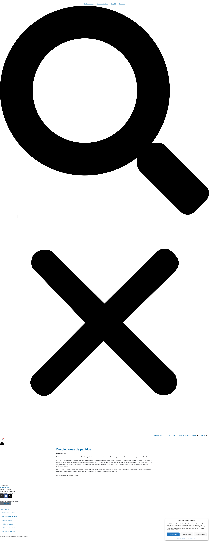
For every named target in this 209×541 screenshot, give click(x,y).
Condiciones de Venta (72, 475)
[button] (104, 110)
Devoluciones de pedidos (9, 516)
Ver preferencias (200, 534)
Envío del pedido (7, 520)
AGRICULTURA (157, 435)
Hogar (203, 435)
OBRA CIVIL (171, 435)
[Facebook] (6, 496)
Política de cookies (181, 538)
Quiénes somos (88, 4)
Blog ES (113, 4)
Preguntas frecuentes (8, 531)
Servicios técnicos (102, 4)
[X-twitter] (10, 496)
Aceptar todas (173, 534)
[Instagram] (2, 496)
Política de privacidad (191, 538)
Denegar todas (187, 534)
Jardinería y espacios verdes (187, 435)
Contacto (122, 4)
